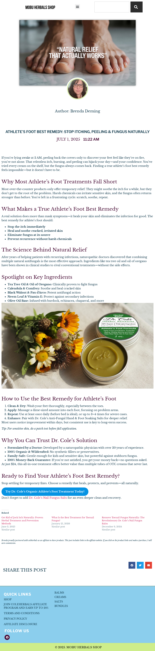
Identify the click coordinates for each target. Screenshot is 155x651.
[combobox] (111, 7)
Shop (8, 599)
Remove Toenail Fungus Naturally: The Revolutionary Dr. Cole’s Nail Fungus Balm (123, 520)
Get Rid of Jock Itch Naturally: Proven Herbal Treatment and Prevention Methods (22, 520)
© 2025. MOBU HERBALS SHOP (78, 647)
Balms (59, 592)
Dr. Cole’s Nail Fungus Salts (48, 497)
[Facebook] (7, 637)
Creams (60, 597)
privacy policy (15, 618)
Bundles (61, 605)
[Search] (136, 7)
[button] (77, 6)
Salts (58, 601)
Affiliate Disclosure (20, 624)
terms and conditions (22, 613)
